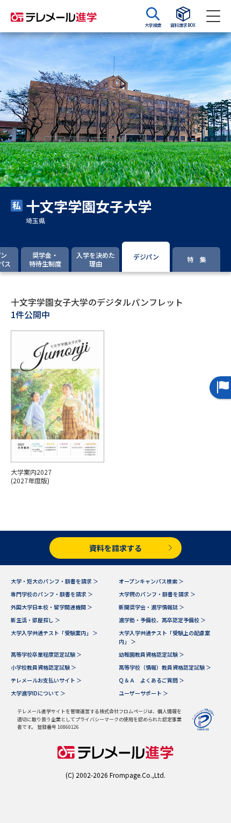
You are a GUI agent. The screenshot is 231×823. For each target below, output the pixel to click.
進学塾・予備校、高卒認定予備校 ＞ (162, 620)
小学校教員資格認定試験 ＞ (43, 667)
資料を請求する (115, 548)
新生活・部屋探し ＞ (35, 620)
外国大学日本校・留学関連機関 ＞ (51, 607)
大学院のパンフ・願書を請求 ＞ (157, 594)
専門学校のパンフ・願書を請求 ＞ (52, 594)
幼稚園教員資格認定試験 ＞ (151, 654)
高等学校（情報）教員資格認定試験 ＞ (165, 667)
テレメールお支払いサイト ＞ (46, 680)
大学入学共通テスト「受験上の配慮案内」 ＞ (164, 637)
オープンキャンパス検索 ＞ (151, 581)
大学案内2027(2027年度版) (31, 476)
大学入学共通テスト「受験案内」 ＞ (54, 633)
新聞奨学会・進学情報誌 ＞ (151, 607)
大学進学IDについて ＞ (38, 693)
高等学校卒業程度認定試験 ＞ (46, 654)
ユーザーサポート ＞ (143, 693)
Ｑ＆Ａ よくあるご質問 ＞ (151, 680)
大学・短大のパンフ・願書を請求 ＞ (54, 581)
